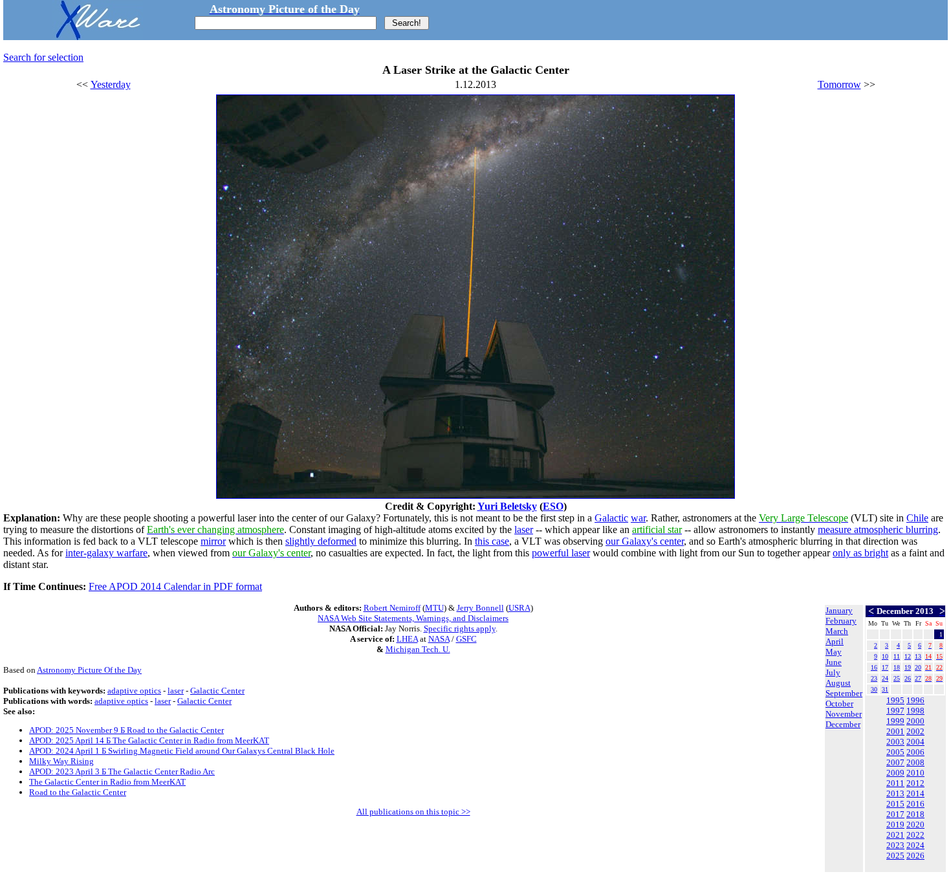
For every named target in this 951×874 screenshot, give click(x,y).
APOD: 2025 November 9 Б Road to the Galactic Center (126, 730)
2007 (895, 762)
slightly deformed (320, 541)
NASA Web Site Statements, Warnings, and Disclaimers (413, 618)
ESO (553, 506)
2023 (895, 845)
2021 (895, 835)
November (843, 714)
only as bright (860, 552)
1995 (895, 700)
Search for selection (43, 57)
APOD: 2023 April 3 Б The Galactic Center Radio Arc (122, 771)
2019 (895, 824)
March (836, 631)
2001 (895, 731)
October (839, 703)
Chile (917, 517)
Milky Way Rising (61, 761)
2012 (915, 783)
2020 (915, 824)
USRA (519, 608)
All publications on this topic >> (413, 811)
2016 (915, 804)
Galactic (611, 517)
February (841, 621)
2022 (915, 835)
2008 (915, 762)
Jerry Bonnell (480, 608)
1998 (915, 711)
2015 (895, 804)
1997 (895, 711)
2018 (915, 814)
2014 (915, 793)
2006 (915, 752)
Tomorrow (839, 84)
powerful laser (561, 552)
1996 (915, 700)
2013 (895, 793)
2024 (915, 845)
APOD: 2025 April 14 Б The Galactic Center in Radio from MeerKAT (149, 740)
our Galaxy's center (645, 541)
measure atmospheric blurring (878, 529)
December (842, 724)
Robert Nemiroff (392, 608)
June (833, 662)
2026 (915, 855)
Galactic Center (217, 690)
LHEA (407, 639)
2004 (915, 742)
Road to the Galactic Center (77, 792)
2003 (895, 742)
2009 (895, 773)
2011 (895, 783)
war (638, 517)
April (834, 641)
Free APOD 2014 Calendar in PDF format (175, 586)
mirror (213, 541)
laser (523, 529)
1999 (895, 721)
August (838, 683)
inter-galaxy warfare (106, 552)
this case (492, 541)
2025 (895, 855)
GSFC (466, 639)
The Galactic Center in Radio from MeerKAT (107, 782)
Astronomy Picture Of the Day (89, 670)
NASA (439, 639)
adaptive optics (134, 690)
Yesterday (111, 84)
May (833, 652)
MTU (434, 608)
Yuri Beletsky (507, 506)
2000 (915, 721)
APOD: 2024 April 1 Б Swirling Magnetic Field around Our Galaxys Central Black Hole (181, 751)
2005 (895, 752)
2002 (915, 731)
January (839, 610)
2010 (915, 773)
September (843, 693)
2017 (895, 814)
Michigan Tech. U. (418, 649)
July (832, 672)
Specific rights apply (460, 628)
